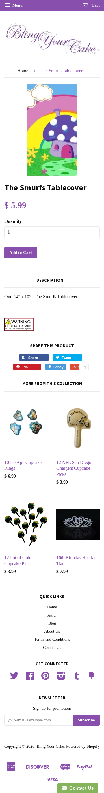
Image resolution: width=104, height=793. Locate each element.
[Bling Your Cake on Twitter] (14, 678)
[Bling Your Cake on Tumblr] (77, 678)
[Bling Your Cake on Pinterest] (45, 678)
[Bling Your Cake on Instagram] (61, 678)
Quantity (13, 221)
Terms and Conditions (52, 639)
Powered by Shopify (83, 746)
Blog (52, 623)
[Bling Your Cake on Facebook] (29, 678)
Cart (95, 5)
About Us (52, 631)
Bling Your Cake (50, 746)
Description (49, 280)
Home (22, 70)
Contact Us (52, 647)
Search (52, 615)
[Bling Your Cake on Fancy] (91, 678)
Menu (17, 5)
